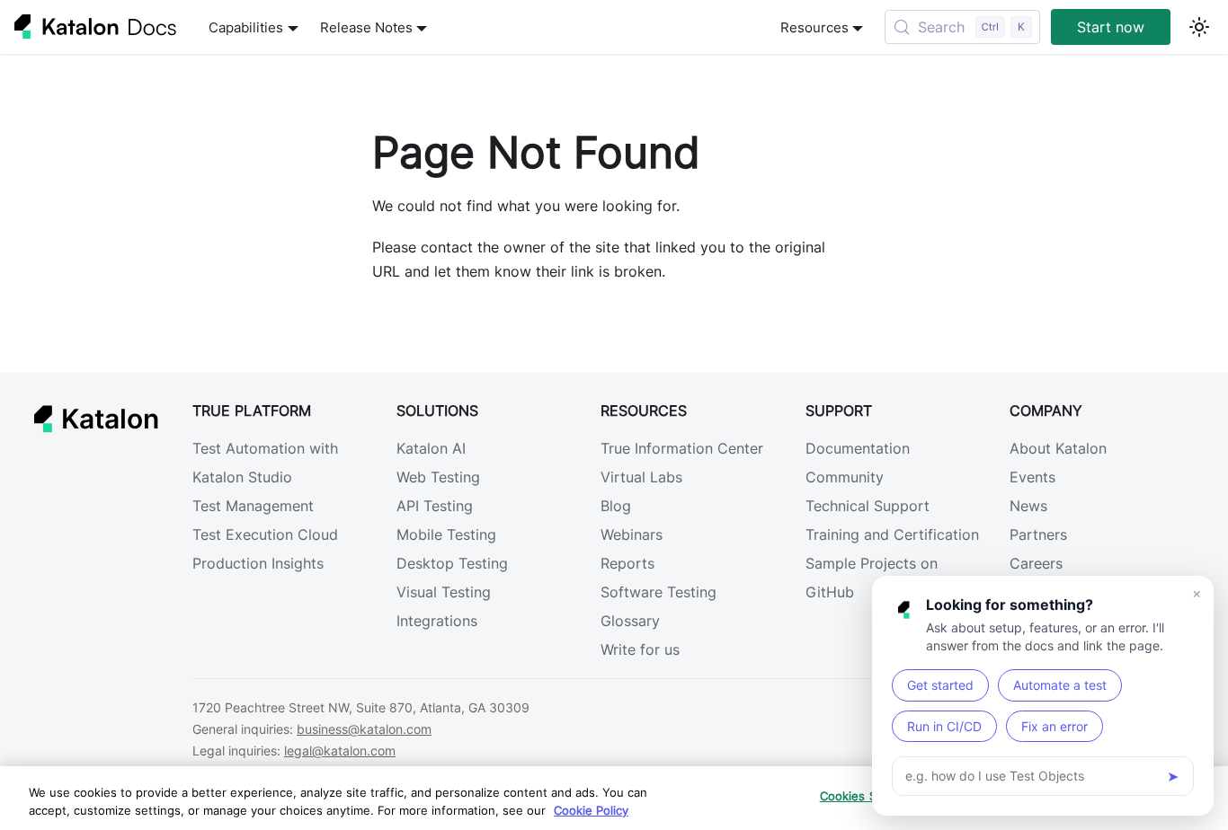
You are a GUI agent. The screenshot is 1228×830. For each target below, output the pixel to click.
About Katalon (1058, 448)
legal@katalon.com (340, 750)
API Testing (434, 506)
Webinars (632, 534)
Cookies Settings (868, 796)
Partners (1038, 534)
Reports (627, 563)
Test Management (253, 506)
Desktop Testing (452, 563)
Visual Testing (443, 592)
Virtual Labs (641, 477)
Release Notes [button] (366, 27)
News (1028, 506)
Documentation (857, 448)
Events (1032, 477)
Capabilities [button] (246, 27)
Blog (616, 506)
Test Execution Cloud (265, 534)
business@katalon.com (364, 729)
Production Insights (258, 563)
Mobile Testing (446, 534)
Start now (1110, 27)
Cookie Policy (591, 810)
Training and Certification (892, 534)
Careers (1036, 563)
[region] (614, 798)
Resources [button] (814, 27)
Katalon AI (431, 448)
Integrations (436, 621)
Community (844, 477)
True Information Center (682, 448)
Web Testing (438, 477)
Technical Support (867, 506)
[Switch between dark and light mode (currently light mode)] (1199, 27)
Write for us (640, 649)
